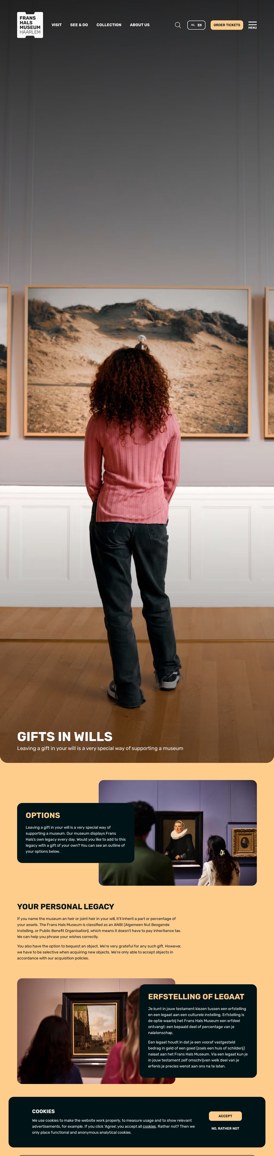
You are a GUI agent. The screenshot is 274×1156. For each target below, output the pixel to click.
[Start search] (178, 25)
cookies (149, 1126)
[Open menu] (252, 25)
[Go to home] (30, 25)
